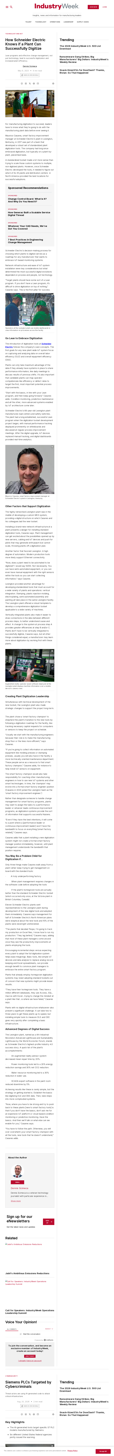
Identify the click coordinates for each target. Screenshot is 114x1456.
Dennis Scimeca (30, 66)
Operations (55, 22)
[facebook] (22, 83)
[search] (11, 7)
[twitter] (30, 83)
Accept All (103, 1451)
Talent (28, 22)
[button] (7, 7)
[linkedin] (26, 83)
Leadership (68, 22)
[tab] (11, 1329)
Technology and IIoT (14, 34)
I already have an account (30, 1361)
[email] (38, 83)
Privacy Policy (72, 1451)
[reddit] (34, 83)
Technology (40, 22)
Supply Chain (83, 22)
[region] (29, 1334)
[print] (53, 83)
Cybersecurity (11, 1376)
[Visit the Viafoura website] (48, 1340)
